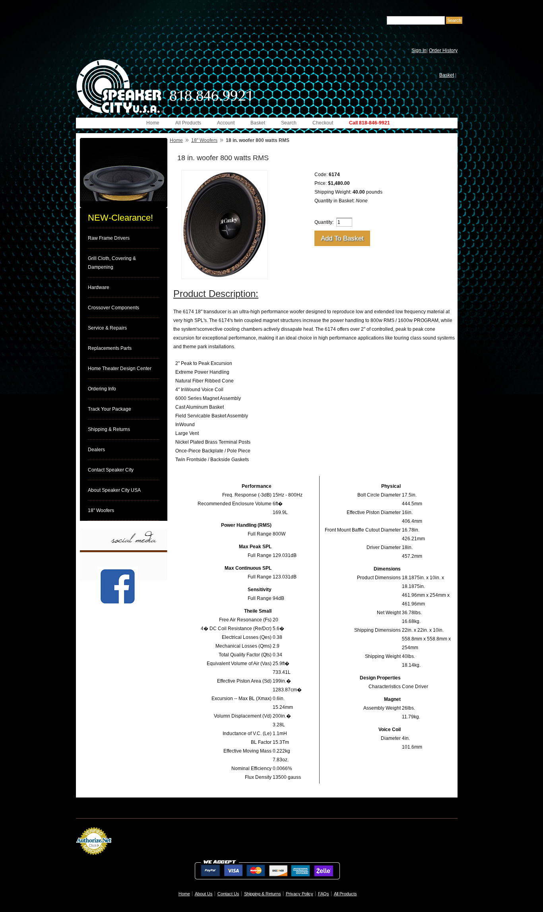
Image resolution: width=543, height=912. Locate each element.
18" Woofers (101, 510)
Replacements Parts (110, 348)
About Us (204, 893)
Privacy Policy (299, 893)
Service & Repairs (107, 328)
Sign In (419, 50)
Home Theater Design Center (119, 368)
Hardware (98, 287)
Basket (446, 75)
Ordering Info (102, 389)
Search (289, 123)
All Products (188, 123)
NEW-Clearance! (120, 218)
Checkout (322, 123)
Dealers (96, 449)
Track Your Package (109, 409)
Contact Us (228, 893)
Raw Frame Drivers (109, 238)
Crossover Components (113, 307)
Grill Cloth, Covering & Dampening (112, 263)
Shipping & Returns (109, 429)
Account (226, 123)
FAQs (323, 893)
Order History (443, 50)
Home (152, 123)
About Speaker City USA (114, 490)
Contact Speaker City (111, 470)
